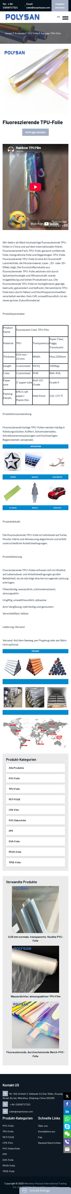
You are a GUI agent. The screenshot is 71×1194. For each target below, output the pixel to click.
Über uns (43, 1125)
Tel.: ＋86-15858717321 (10, 5)
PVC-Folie (14, 778)
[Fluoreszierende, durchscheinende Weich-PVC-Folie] (35, 1024)
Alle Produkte (16, 767)
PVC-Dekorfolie (17, 820)
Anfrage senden (35, 132)
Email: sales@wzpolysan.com (38, 5)
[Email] (67, 1149)
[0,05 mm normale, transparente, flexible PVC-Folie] (35, 909)
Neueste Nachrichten (49, 1142)
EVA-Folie (14, 841)
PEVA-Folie (15, 851)
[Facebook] (67, 1104)
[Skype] (67, 1126)
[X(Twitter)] (67, 1096)
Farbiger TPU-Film (51, 33)
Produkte (20, 33)
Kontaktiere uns (46, 1131)
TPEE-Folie (15, 862)
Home (8, 33)
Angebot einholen (60, 5)
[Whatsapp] (67, 1119)
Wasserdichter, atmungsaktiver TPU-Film (35, 996)
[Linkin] (67, 1111)
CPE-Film (14, 809)
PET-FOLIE (14, 799)
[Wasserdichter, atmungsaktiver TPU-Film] (35, 968)
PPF (11, 830)
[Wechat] (67, 1134)
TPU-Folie (32, 33)
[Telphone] (67, 1141)
